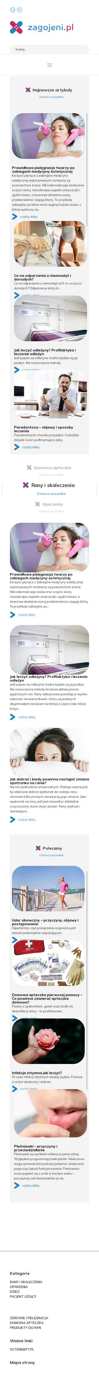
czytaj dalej (28, 217)
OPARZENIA (19, 1287)
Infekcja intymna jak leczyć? (37, 1072)
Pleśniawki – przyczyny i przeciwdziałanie (35, 1148)
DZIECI (15, 1292)
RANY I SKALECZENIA (26, 1282)
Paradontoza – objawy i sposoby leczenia (43, 429)
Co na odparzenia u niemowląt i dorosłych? (42, 277)
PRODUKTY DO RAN (25, 1328)
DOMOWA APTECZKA (27, 1323)
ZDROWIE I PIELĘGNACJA (29, 1318)
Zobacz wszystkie (51, 97)
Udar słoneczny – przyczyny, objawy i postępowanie (45, 922)
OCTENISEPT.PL (22, 1349)
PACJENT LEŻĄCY (23, 1296)
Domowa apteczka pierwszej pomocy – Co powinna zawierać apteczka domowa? (47, 998)
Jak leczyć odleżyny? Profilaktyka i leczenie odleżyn (45, 352)
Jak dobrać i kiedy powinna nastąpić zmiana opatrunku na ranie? (49, 781)
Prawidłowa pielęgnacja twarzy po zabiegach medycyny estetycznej (43, 169)
